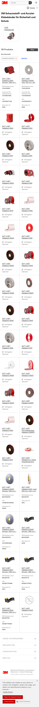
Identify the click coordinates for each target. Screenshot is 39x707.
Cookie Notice (8, 692)
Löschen (24, 58)
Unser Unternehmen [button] (13, 639)
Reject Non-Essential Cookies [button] (12, 697)
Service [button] (6, 658)
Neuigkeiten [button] (9, 645)
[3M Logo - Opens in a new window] (5, 2)
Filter (32, 49)
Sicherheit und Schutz (8, 58)
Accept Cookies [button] (8, 701)
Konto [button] (32, 8)
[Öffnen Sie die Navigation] (36, 3)
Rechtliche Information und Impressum (22, 670)
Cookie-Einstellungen (26, 672)
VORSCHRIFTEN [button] (10, 651)
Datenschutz (14, 672)
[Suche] (30, 2)
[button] (23, 701)
